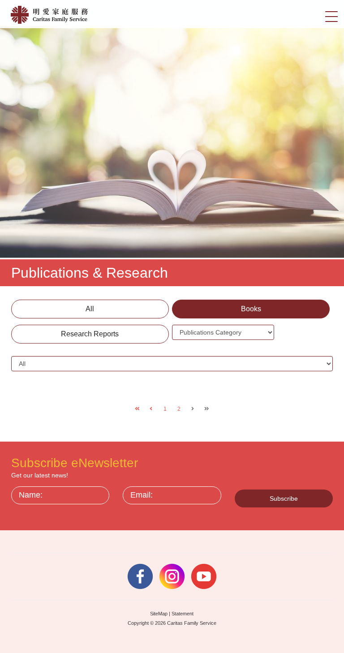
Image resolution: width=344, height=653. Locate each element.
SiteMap (159, 613)
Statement (183, 613)
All (90, 309)
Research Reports (90, 334)
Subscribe (284, 498)
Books (251, 309)
